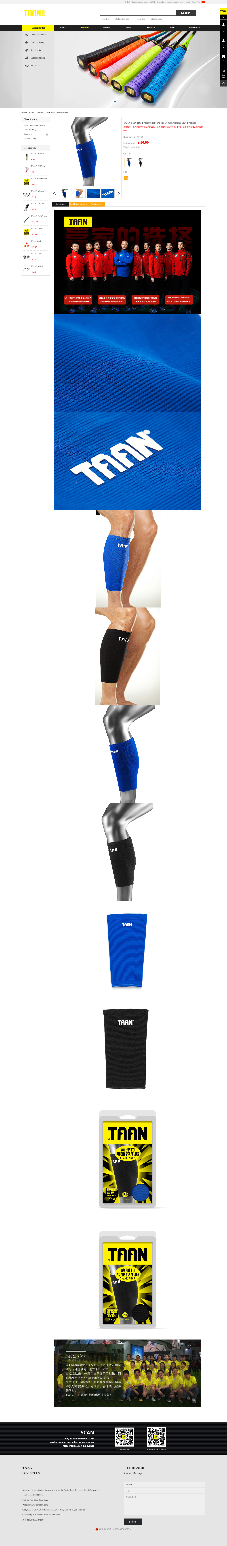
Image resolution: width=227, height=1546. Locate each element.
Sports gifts (36, 50)
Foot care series (63, 113)
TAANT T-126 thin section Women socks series (39, 166)
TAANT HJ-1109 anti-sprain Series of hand (38, 204)
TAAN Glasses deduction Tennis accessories (37, 254)
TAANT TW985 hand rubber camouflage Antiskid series (39, 216)
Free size (126, 178)
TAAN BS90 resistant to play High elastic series (39, 179)
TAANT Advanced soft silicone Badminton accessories (38, 191)
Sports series (50, 113)
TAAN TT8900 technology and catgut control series (39, 229)
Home (62, 28)
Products (39, 113)
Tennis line (140, 19)
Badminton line (122, 19)
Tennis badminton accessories (38, 36)
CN (198, 2)
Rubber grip (156, 19)
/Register (140, 2)
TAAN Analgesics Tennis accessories (37, 154)
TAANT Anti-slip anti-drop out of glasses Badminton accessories (38, 266)
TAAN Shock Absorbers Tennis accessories (37, 241)
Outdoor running (38, 58)
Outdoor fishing (37, 42)
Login (134, 2)
